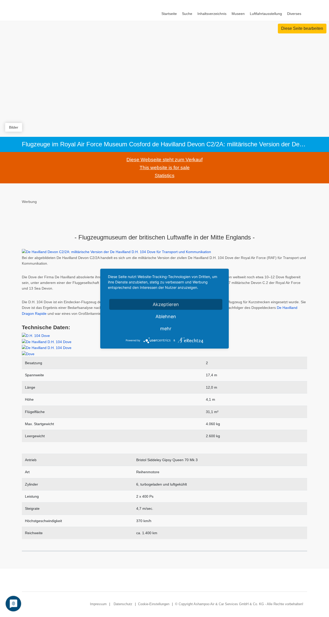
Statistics (165, 175)
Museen (238, 14)
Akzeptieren (166, 304)
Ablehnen (166, 316)
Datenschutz (123, 604)
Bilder (13, 127)
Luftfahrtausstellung (266, 14)
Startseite (169, 14)
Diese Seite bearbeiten (302, 28)
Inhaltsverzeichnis (211, 14)
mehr (165, 328)
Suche (187, 14)
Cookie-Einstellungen (153, 604)
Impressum (98, 604)
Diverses (294, 14)
